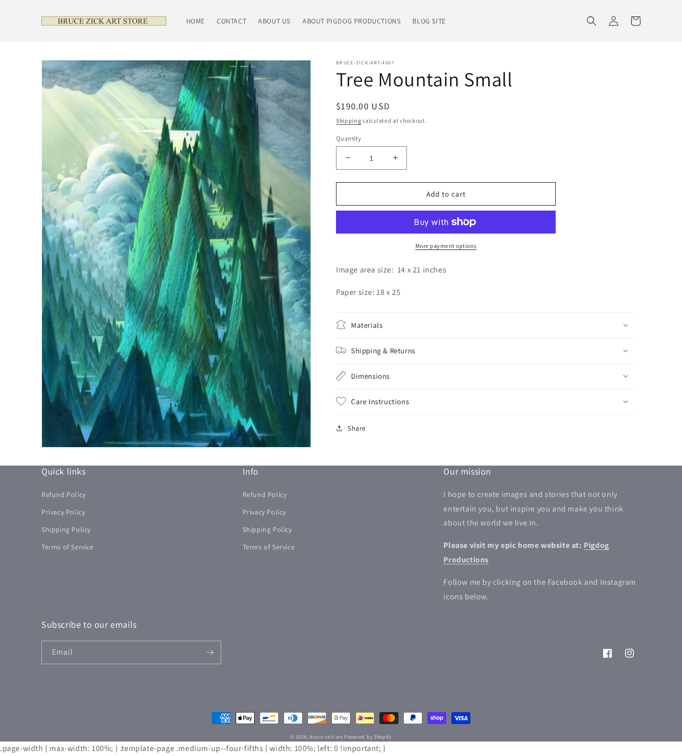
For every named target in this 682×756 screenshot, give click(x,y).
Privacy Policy (63, 511)
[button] (592, 21)
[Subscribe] (210, 652)
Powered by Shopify (368, 737)
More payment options (446, 246)
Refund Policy (63, 494)
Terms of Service (67, 546)
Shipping (348, 120)
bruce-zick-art (326, 737)
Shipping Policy (66, 529)
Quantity (348, 138)
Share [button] (356, 427)
